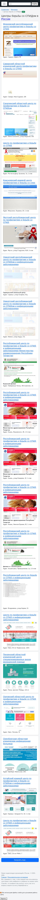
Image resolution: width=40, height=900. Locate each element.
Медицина (14, 9)
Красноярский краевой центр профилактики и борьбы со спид (19, 181)
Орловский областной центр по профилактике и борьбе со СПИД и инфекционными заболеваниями (19, 700)
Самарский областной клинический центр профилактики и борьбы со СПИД (19, 66)
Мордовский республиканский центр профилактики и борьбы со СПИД (19, 26)
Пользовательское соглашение (18, 877)
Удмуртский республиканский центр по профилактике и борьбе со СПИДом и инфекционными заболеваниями (19, 261)
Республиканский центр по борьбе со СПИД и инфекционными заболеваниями (20, 577)
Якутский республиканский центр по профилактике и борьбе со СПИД (19, 220)
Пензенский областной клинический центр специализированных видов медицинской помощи (17, 658)
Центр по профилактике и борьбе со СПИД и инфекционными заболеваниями (19, 617)
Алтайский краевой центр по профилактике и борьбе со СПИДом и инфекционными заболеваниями (17, 782)
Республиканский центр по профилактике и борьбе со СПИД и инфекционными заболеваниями (19, 396)
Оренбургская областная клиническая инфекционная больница (17, 741)
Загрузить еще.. (20, 860)
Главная (4, 877)
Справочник (5, 9)
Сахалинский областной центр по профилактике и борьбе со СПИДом (19, 106)
